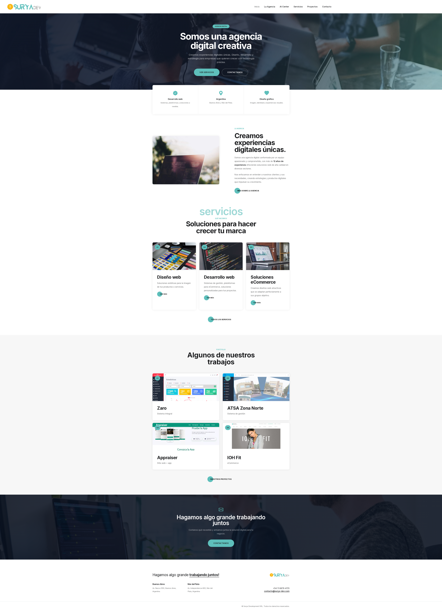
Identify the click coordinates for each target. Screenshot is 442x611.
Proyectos (312, 6)
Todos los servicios (221, 319)
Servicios (298, 6)
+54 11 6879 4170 (281, 588)
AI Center (284, 6)
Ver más (163, 294)
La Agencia (269, 6)
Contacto (326, 6)
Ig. (2, 299)
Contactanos (235, 72)
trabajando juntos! (204, 575)
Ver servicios (206, 72)
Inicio (257, 6)
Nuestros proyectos (221, 479)
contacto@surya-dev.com (276, 591)
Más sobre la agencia (248, 191)
